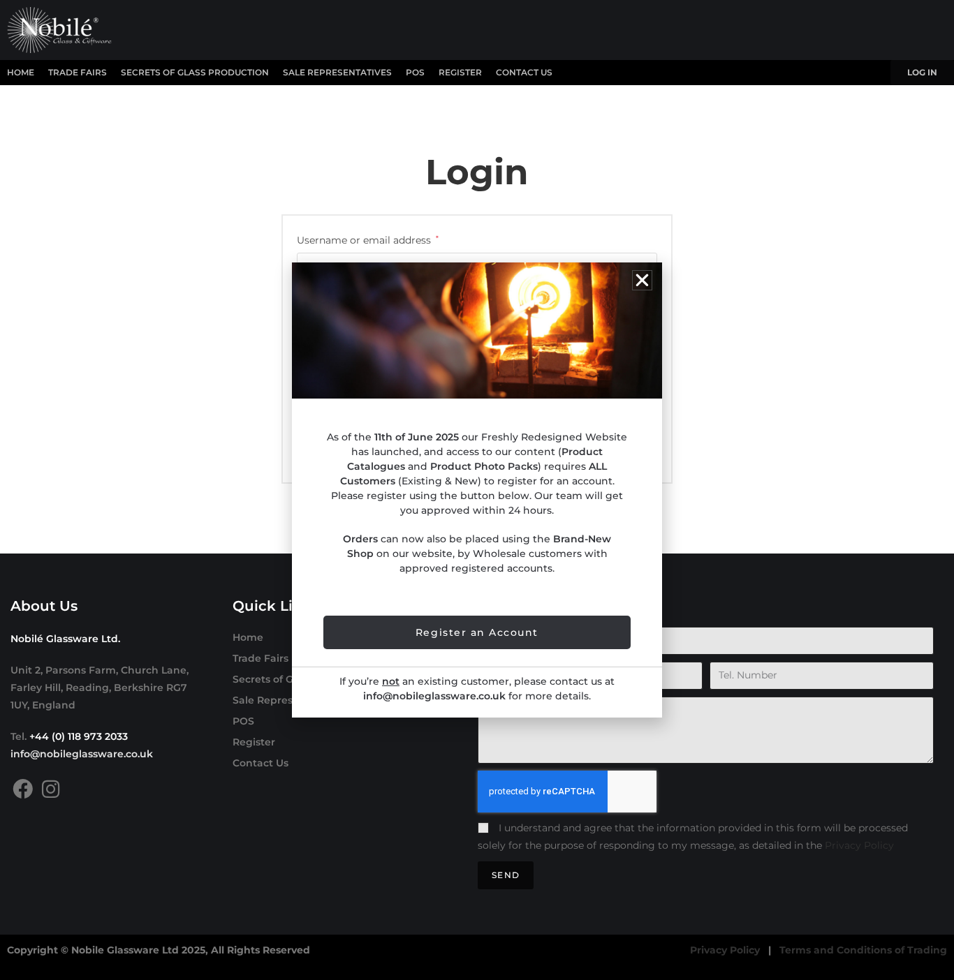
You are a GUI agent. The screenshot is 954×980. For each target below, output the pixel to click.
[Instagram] (50, 789)
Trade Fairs (77, 72)
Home (20, 72)
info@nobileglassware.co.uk (81, 754)
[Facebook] (22, 789)
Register (460, 72)
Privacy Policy (859, 845)
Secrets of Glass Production (195, 72)
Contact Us (524, 72)
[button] (642, 280)
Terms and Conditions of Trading (863, 950)
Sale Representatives (337, 72)
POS (415, 72)
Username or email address (368, 239)
